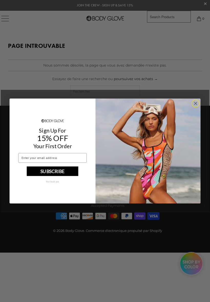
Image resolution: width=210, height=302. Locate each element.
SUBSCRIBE (52, 171)
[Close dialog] (195, 103)
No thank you (52, 181)
